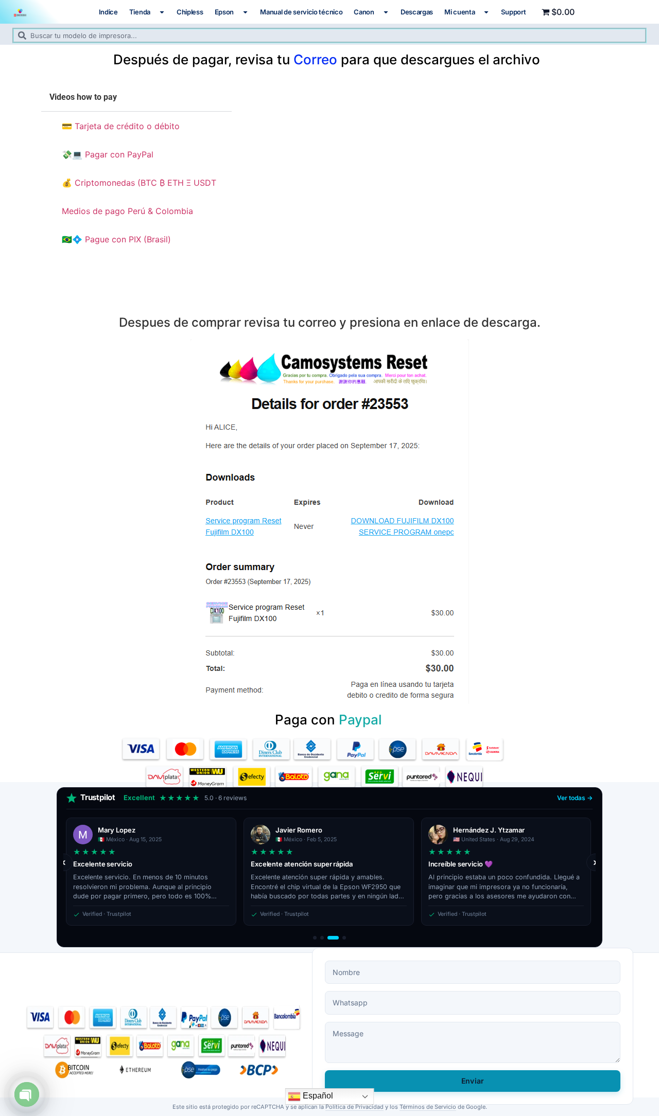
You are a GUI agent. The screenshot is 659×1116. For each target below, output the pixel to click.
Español (317, 1095)
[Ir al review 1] (315, 938)
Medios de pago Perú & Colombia (127, 211)
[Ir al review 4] (344, 938)
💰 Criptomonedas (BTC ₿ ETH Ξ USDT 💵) (140, 183)
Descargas (417, 12)
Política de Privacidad (354, 1106)
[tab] (136, 126)
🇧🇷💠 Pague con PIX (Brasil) (116, 239)
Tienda (139, 12)
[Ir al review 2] (322, 938)
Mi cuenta (459, 12)
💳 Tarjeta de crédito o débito (121, 126)
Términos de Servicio (428, 1106)
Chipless (190, 12)
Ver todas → (575, 798)
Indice (108, 12)
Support (513, 12)
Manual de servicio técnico (301, 12)
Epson (224, 12)
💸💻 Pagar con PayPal (107, 154)
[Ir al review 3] (333, 938)
